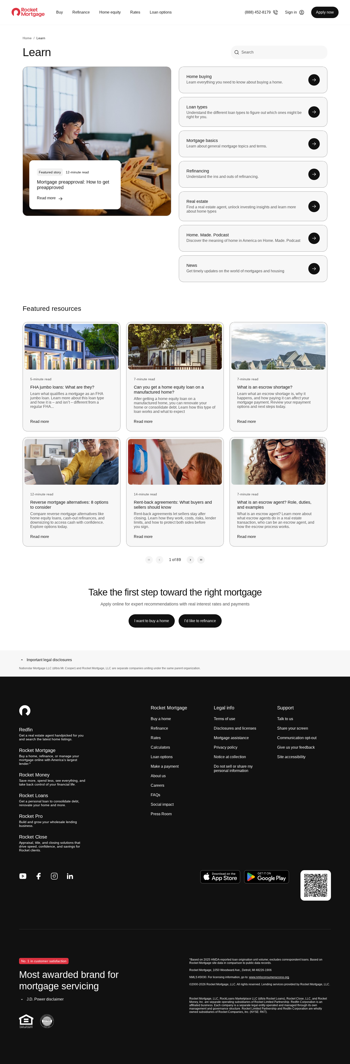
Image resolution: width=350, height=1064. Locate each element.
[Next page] (190, 560)
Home (27, 38)
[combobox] (279, 52)
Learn (40, 38)
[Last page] (201, 560)
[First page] (149, 560)
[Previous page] (159, 560)
